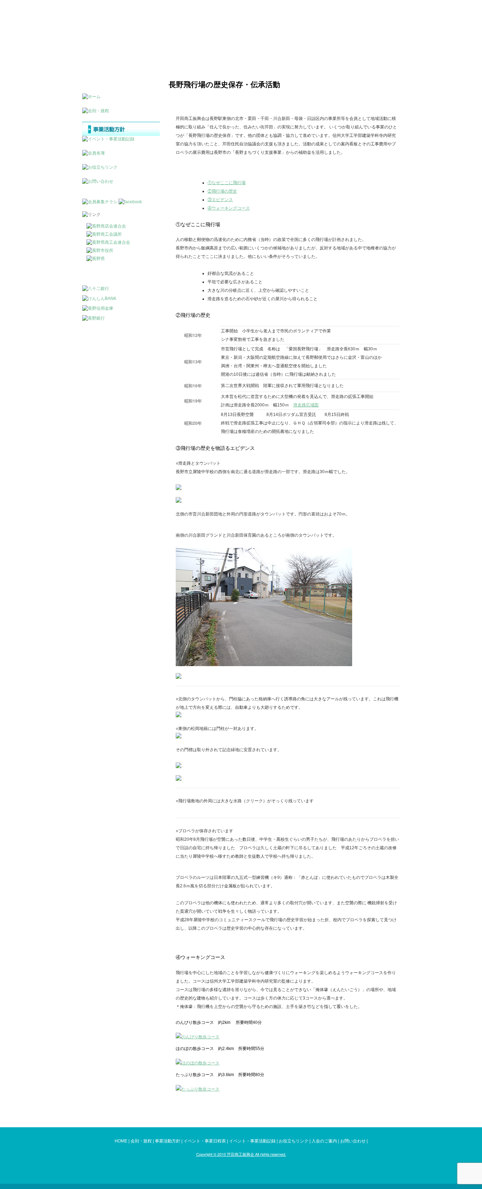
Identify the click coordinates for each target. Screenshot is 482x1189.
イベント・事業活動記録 (252, 1141)
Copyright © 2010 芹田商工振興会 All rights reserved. (241, 1154)
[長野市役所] (99, 250)
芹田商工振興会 (114, 25)
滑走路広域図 (306, 405)
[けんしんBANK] (99, 298)
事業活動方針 (167, 1141)
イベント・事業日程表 (204, 1141)
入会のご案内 (324, 1141)
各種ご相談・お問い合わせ (369, 17)
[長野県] (95, 258)
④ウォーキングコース (228, 208)
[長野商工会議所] (104, 234)
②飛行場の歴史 (222, 191)
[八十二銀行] (95, 288)
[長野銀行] (93, 318)
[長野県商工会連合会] (108, 242)
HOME (121, 1141)
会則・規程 (141, 1141)
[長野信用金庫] (97, 308)
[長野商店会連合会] (106, 226)
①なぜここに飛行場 (226, 182)
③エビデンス (220, 199)
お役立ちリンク (293, 1141)
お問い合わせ (353, 1141)
